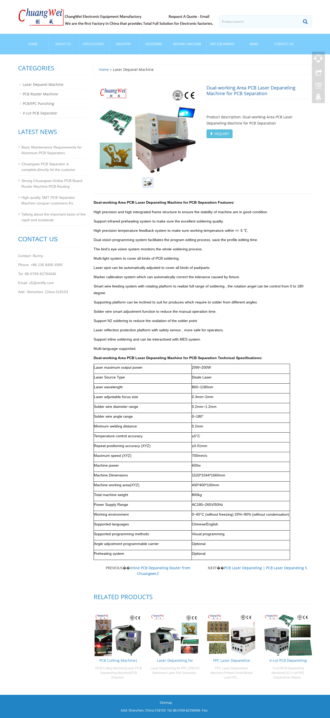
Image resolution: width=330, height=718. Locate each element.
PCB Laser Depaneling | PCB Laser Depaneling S (265, 567)
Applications (93, 44)
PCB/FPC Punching (38, 103)
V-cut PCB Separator (40, 113)
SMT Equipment (222, 44)
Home (33, 44)
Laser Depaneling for (175, 660)
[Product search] (305, 21)
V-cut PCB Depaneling (288, 660)
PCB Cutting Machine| (118, 660)
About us (63, 44)
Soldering (153, 44)
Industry (123, 44)
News (254, 44)
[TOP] (318, 98)
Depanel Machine (187, 44)
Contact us (284, 44)
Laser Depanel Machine (43, 84)
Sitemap (166, 702)
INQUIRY (221, 133)
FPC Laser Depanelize (231, 660)
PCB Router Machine (40, 94)
